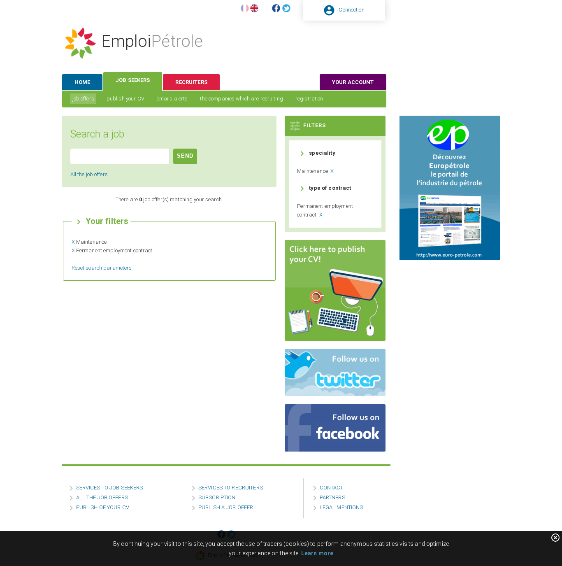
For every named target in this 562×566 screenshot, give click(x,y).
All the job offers (89, 174)
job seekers (133, 80)
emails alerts (172, 98)
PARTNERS (332, 497)
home (82, 82)
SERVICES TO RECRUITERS (230, 487)
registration (309, 98)
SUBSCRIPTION (217, 497)
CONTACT (332, 487)
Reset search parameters (102, 268)
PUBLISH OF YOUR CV (102, 507)
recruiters (191, 82)
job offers (83, 98)
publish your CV (125, 98)
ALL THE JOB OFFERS (102, 497)
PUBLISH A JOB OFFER (225, 507)
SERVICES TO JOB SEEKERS (109, 487)
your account (353, 82)
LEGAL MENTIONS (341, 507)
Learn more (317, 553)
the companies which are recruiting (241, 98)
